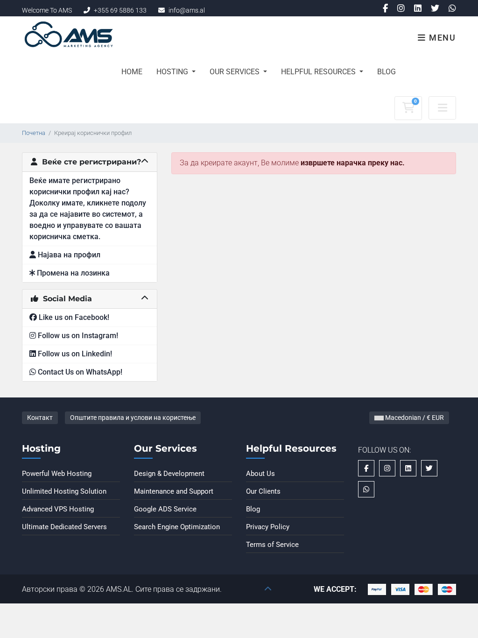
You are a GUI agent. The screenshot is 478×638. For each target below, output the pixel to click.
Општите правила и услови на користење (133, 417)
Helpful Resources (319, 71)
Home (131, 71)
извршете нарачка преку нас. (353, 162)
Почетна (33, 132)
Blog (386, 71)
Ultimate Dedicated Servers (64, 527)
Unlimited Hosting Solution (64, 491)
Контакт (40, 417)
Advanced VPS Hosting (58, 509)
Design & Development (169, 473)
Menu (441, 38)
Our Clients (263, 491)
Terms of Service (272, 544)
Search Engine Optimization (177, 527)
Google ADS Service (165, 509)
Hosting (173, 71)
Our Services (235, 71)
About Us (260, 473)
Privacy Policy (267, 527)
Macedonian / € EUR (414, 417)
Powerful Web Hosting (56, 473)
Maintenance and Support (173, 491)
